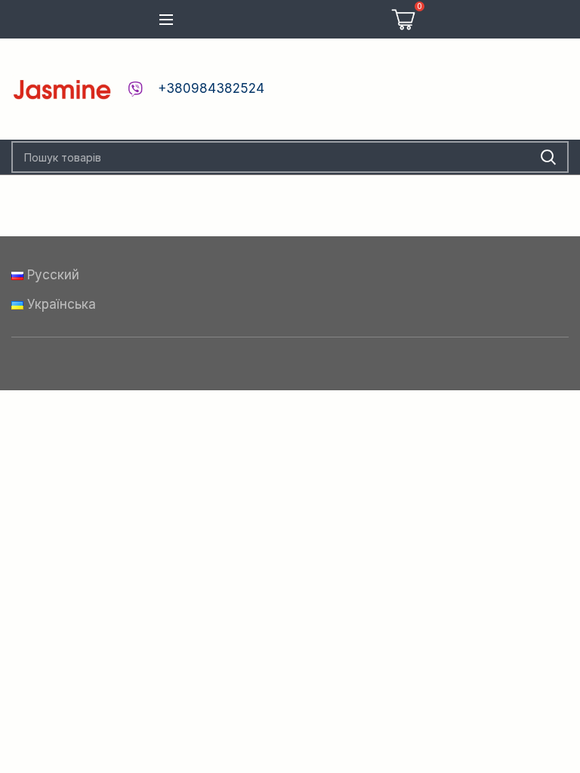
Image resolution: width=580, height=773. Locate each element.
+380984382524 (211, 88)
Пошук (548, 157)
